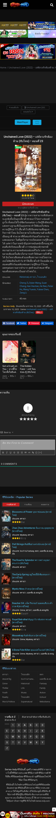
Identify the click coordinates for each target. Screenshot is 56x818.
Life (22, 688)
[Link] (33, 452)
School (43, 697)
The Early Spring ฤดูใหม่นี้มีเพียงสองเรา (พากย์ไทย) (31, 576)
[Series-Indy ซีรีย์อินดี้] (19, 7)
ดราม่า (33, 277)
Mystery (23, 535)
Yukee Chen (43, 289)
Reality (5, 697)
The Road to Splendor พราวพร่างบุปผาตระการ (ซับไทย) (31, 561)
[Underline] (10, 452)
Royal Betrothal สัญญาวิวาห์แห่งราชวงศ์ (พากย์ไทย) (31, 621)
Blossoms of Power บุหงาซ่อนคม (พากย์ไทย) (31, 513)
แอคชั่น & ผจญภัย (35, 592)
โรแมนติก (42, 277)
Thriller (5, 688)
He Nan (43, 286)
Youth (4, 692)
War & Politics (8, 701)
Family (42, 688)
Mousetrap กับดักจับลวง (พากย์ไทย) (29, 635)
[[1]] (7, 724)
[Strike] (14, 452)
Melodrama (45, 701)
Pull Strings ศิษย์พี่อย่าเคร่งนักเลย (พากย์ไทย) (31, 546)
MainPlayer (22, 122)
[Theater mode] (37, 122)
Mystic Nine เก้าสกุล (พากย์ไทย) (27, 589)
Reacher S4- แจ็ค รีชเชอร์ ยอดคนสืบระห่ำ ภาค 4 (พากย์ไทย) (32, 605)
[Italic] (7, 452)
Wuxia (23, 692)
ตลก (37, 551)
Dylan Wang (35, 283)
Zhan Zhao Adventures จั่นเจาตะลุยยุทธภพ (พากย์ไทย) (33, 529)
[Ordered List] (18, 452)
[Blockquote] (25, 452)
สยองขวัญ (6, 679)
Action (43, 692)
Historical (24, 277)
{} (36, 452)
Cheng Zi (24, 283)
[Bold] (3, 452)
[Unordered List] (21, 452)
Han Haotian (33, 286)
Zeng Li (23, 292)
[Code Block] (29, 452)
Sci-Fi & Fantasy (27, 551)
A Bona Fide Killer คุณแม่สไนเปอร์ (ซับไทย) (33, 650)
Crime (22, 610)
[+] (40, 452)
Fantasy (43, 683)
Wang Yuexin (29, 289)
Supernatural (26, 701)
